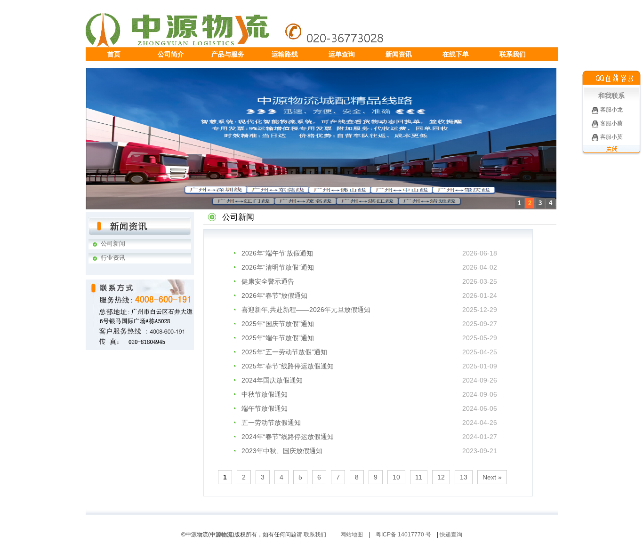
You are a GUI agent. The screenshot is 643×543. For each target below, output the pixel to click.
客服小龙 (611, 109)
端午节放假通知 (264, 408)
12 (441, 477)
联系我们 (315, 534)
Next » (492, 477)
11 (418, 477)
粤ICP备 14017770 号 (403, 534)
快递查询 (451, 534)
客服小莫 (611, 137)
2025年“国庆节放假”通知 (277, 323)
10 (396, 477)
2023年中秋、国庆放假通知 (281, 451)
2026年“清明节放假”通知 (277, 267)
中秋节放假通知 (264, 394)
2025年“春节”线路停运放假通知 (287, 366)
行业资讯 (113, 257)
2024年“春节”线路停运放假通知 (287, 436)
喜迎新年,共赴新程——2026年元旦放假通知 (305, 309)
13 (463, 477)
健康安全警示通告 (267, 281)
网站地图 (351, 534)
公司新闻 (113, 243)
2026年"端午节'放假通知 (277, 253)
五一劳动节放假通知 (271, 422)
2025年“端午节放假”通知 (277, 338)
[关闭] (611, 153)
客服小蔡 (611, 123)
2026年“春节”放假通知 (274, 295)
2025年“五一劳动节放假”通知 (284, 352)
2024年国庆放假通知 (272, 380)
